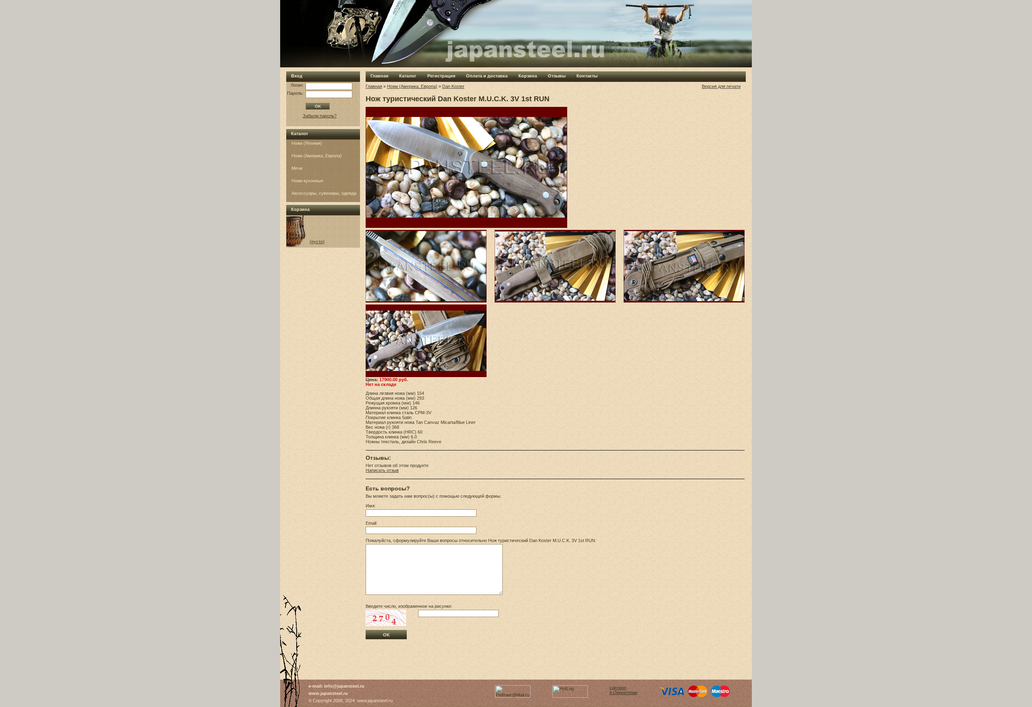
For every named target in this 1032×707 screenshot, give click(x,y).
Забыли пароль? (320, 115)
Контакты (586, 75)
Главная (379, 75)
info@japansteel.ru (344, 686)
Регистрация (441, 75)
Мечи (296, 168)
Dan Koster (453, 86)
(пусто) (317, 241)
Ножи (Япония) (306, 143)
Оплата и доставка (487, 75)
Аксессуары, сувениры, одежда (323, 193)
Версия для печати (721, 86)
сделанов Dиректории (623, 690)
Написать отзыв (382, 470)
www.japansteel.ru (328, 693)
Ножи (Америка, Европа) (316, 155)
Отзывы (557, 75)
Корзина (527, 75)
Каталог (407, 75)
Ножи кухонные (307, 180)
